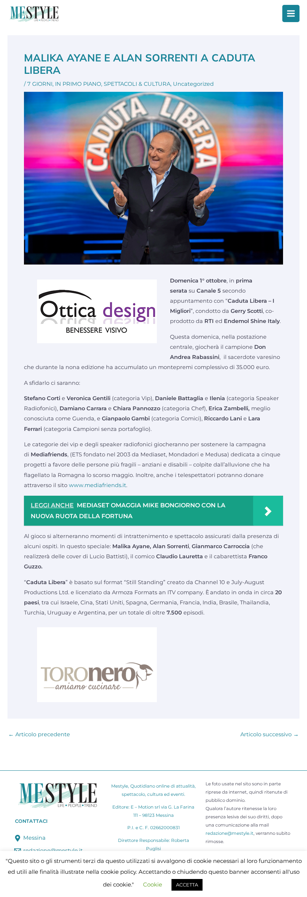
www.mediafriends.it (97, 485)
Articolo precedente (39, 734)
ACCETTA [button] (187, 885)
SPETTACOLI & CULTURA (137, 84)
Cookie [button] (152, 884)
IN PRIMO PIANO (78, 84)
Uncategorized (193, 84)
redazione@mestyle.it (229, 833)
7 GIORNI (39, 84)
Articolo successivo (269, 734)
